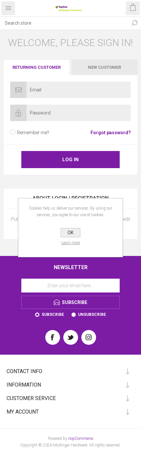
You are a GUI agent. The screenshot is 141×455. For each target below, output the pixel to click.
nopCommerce (80, 438)
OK (70, 232)
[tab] (36, 67)
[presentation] (36, 67)
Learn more (70, 242)
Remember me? (33, 132)
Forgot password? (111, 132)
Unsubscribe (92, 314)
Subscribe (53, 314)
